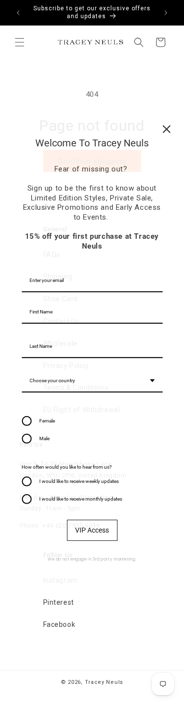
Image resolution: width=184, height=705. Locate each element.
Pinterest (58, 602)
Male (44, 438)
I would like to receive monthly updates (80, 499)
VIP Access (92, 530)
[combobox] (92, 381)
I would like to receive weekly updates (79, 481)
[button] (19, 42)
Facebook (59, 624)
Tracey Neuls (104, 682)
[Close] (166, 129)
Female (47, 420)
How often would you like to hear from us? (67, 467)
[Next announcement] (166, 13)
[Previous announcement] (18, 13)
